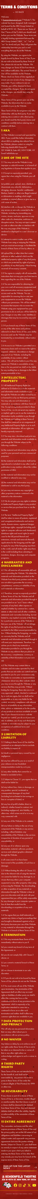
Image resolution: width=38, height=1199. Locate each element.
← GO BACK (18, 12)
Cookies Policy (8, 1193)
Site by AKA (30, 1193)
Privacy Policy (15, 1193)
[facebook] (15, 1185)
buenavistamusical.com (12, 20)
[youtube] (34, 1185)
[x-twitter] (29, 1185)
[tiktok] (24, 1185)
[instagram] (20, 1185)
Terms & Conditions (23, 1193)
